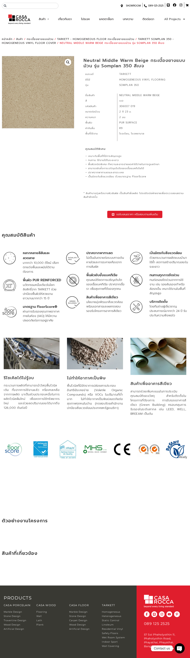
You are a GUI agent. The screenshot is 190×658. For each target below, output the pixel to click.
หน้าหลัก (7, 39)
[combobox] (30, 6)
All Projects (172, 19)
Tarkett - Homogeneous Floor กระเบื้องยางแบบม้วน (95, 39)
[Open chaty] (180, 648)
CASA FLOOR (79, 605)
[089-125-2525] (145, 5)
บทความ (128, 19)
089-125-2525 (155, 5)
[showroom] (121, 5)
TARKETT (108, 605)
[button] (68, 62)
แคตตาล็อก (106, 19)
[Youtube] (169, 614)
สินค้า (42, 19)
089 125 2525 (157, 623)
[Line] (154, 614)
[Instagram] (162, 614)
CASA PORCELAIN (17, 605)
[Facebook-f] (147, 614)
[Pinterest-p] (177, 614)
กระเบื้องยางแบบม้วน (40, 39)
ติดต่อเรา (148, 19)
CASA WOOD (46, 605)
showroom (133, 5)
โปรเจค (85, 19)
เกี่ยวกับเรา (65, 19)
